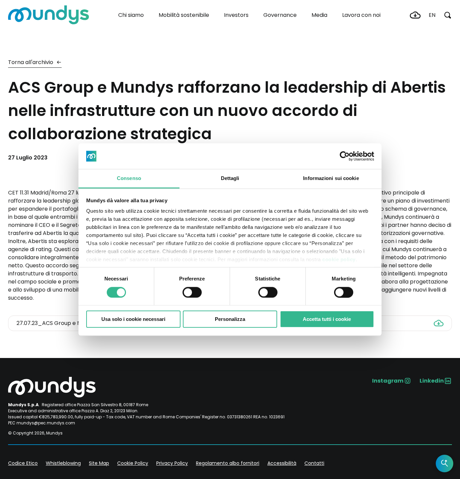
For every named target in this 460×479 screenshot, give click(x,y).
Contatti (314, 463)
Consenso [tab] (129, 178)
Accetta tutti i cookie (327, 319)
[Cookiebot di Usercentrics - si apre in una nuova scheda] (344, 156)
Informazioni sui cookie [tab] (331, 178)
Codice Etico (23, 463)
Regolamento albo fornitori (227, 463)
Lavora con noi (361, 15)
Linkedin (432, 381)
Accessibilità (281, 463)
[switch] (192, 292)
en (432, 15)
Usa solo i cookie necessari (133, 319)
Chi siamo (131, 15)
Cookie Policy (132, 463)
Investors (236, 15)
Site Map (99, 463)
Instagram (387, 381)
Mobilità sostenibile (184, 15)
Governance (280, 15)
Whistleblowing (63, 463)
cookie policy (339, 260)
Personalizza (230, 319)
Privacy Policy (172, 463)
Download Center (415, 15)
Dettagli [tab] (230, 178)
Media (319, 15)
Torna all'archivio (31, 62)
